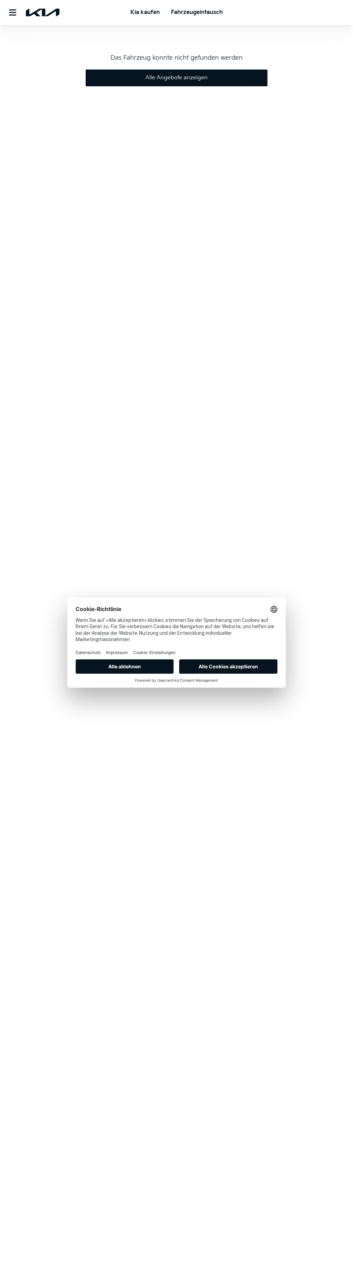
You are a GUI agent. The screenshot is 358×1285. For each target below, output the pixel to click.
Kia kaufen (145, 12)
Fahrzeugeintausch (197, 12)
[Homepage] (42, 12)
